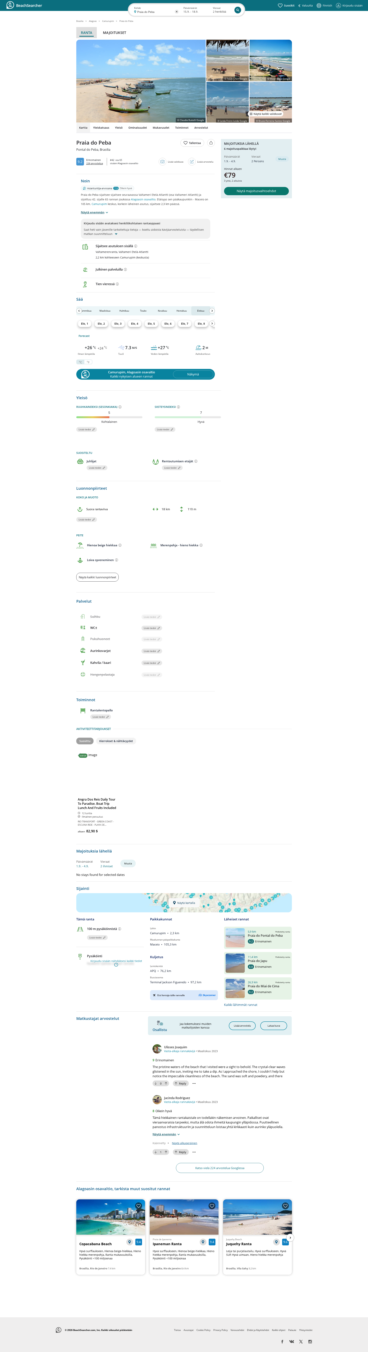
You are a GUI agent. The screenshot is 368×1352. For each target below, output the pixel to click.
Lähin (153, 928)
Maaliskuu (104, 310)
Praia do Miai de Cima (263, 986)
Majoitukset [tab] (114, 32)
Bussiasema (156, 977)
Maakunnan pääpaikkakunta (165, 939)
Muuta (282, 159)
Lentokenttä (156, 966)
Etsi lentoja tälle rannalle (171, 995)
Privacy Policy (220, 1330)
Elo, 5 (151, 323)
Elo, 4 (134, 323)
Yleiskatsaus (101, 127)
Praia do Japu (257, 961)
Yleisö (119, 127)
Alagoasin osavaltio (143, 199)
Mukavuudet (161, 127)
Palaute (292, 1330)
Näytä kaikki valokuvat (268, 114)
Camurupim (99, 204)
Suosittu (84, 741)
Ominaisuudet (137, 127)
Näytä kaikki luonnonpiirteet (97, 577)
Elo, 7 (184, 323)
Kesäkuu (162, 310)
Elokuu (200, 310)
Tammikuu (85, 310)
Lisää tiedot (85, 429)
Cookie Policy (203, 1330)
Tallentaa (195, 143)
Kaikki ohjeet (278, 1330)
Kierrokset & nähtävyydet (116, 741)
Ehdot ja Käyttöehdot (258, 1330)
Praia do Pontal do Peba (265, 935)
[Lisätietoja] (135, 246)
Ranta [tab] (86, 32)
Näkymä (193, 374)
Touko (143, 310)
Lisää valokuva (175, 161)
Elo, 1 (84, 323)
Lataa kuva (274, 1025)
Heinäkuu (182, 310)
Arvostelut (201, 127)
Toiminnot (182, 127)
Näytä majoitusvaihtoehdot (256, 191)
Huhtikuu (124, 310)
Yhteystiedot (305, 1330)
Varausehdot (237, 1330)
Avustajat (189, 1330)
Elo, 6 (168, 323)
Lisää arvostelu (205, 161)
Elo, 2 (101, 323)
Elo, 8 (201, 323)
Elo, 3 (118, 323)
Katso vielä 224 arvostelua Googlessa (219, 1168)
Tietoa (177, 1330)
